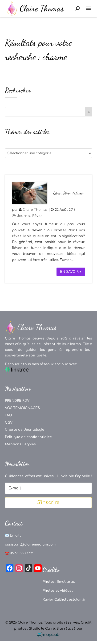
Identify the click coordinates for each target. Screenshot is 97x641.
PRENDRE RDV (17, 400)
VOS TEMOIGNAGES (22, 408)
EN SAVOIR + (70, 271)
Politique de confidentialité (28, 437)
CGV (8, 422)
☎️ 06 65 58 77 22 (19, 553)
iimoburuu (66, 581)
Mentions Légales (20, 444)
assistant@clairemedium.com (30, 544)
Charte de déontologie (24, 429)
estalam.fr (77, 599)
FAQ (8, 415)
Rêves (37, 216)
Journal (24, 216)
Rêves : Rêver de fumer (68, 193)
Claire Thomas (35, 209)
